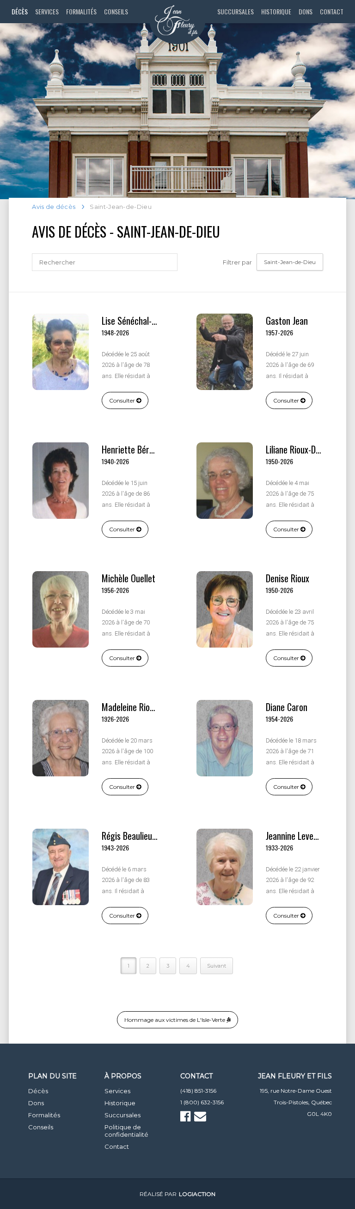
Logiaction (197, 1193)
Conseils (116, 11)
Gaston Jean (287, 320)
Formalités (81, 11)
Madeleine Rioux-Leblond (144, 707)
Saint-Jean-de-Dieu (290, 261)
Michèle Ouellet (128, 578)
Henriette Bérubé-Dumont (146, 449)
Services (47, 11)
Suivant (216, 966)
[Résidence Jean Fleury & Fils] (177, 22)
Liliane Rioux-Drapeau (303, 449)
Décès (20, 11)
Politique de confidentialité (126, 1130)
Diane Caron (286, 707)
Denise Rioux (287, 578)
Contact (331, 11)
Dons (305, 11)
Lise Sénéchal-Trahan (139, 320)
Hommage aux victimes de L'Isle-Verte (175, 1019)
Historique (276, 11)
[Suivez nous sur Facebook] (186, 1118)
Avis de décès (53, 206)
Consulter (122, 400)
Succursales (235, 11)
